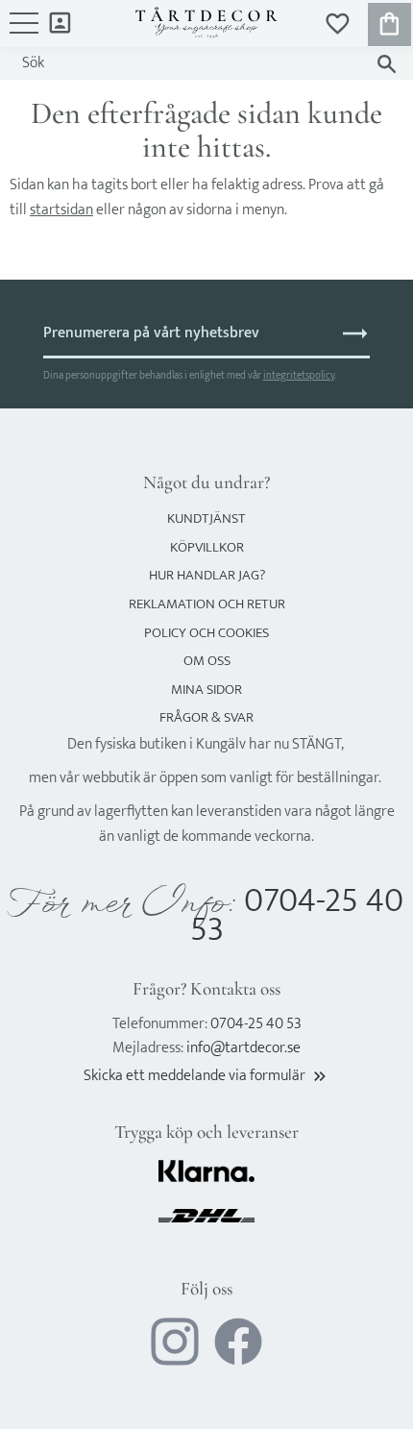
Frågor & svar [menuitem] (206, 717)
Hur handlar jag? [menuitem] (207, 575)
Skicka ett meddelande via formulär (206, 1076)
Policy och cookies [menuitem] (206, 633)
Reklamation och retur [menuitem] (207, 604)
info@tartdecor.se (243, 1048)
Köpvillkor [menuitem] (207, 547)
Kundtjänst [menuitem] (206, 518)
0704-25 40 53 (297, 915)
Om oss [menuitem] (207, 661)
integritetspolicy (298, 375)
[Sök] (386, 64)
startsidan (61, 210)
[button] (24, 32)
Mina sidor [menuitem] (60, 22)
